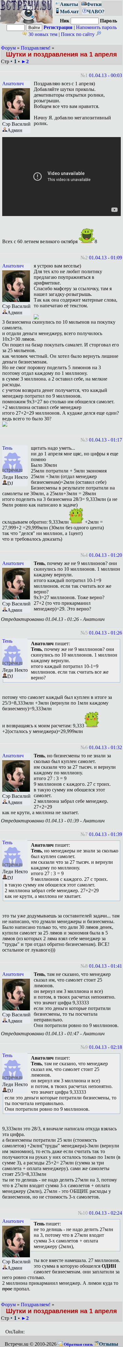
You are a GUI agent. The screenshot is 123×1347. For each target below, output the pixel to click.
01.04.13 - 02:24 (105, 1213)
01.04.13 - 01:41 (105, 966)
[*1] (87, 235)
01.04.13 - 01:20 (105, 555)
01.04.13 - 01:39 (105, 834)
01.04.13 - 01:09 (105, 257)
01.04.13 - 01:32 (105, 747)
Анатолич (13, 83)
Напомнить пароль (96, 27)
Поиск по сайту (78, 34)
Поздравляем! (35, 48)
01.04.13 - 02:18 (105, 1047)
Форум (8, 48)
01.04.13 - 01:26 (105, 632)
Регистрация (58, 27)
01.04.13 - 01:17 (105, 439)
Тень (7, 448)
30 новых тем (42, 34)
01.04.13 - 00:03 (105, 75)
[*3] (76, 516)
